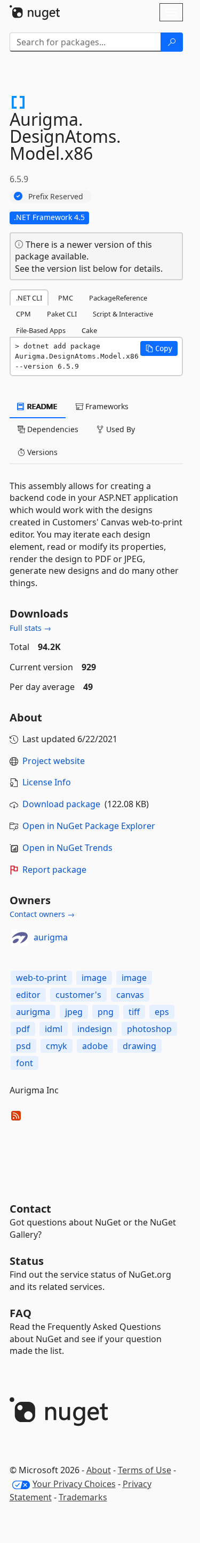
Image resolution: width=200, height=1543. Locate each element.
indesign (94, 1029)
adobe (95, 1046)
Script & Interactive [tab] (123, 314)
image (94, 978)
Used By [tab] (119, 429)
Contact (30, 1208)
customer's (78, 995)
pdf (23, 1029)
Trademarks (83, 1497)
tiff (134, 1012)
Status (27, 1261)
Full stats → (30, 628)
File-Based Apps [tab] (41, 330)
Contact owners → (42, 914)
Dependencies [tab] (51, 429)
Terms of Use (144, 1470)
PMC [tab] (65, 298)
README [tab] (41, 406)
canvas (130, 995)
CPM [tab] (23, 314)
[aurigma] (19, 937)
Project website (53, 761)
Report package (54, 869)
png (106, 1012)
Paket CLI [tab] (62, 314)
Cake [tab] (89, 330)
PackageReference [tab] (118, 298)
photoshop (149, 1029)
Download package (61, 804)
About (98, 1470)
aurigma (51, 937)
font (24, 1063)
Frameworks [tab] (106, 406)
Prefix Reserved (55, 196)
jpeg (74, 1012)
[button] (159, 348)
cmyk (56, 1046)
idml (53, 1029)
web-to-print (41, 978)
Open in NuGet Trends (67, 848)
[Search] (172, 42)
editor (28, 995)
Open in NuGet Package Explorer (88, 826)
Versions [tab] (41, 452)
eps (162, 1012)
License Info (46, 782)
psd (23, 1046)
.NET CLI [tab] (29, 298)
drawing (139, 1046)
